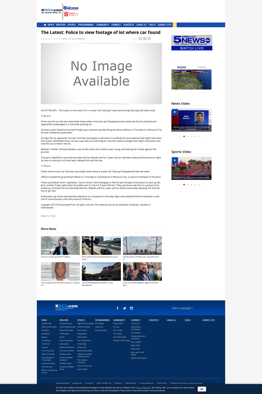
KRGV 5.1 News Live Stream (49, 371)
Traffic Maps (64, 333)
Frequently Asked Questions (138, 337)
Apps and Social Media (137, 353)
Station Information (139, 358)
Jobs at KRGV (136, 342)
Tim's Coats (117, 330)
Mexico (44, 337)
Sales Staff (135, 349)
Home (45, 24)
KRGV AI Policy (131, 383)
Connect (116, 24)
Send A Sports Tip (84, 366)
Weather (60, 24)
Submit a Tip (164, 24)
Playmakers (82, 333)
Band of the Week (84, 350)
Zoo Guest (117, 333)
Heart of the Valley (49, 327)
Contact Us (135, 323)
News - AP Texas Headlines (74, 38)
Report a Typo (48, 215)
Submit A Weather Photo (66, 368)
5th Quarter (82, 337)
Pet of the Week (119, 337)
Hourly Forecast (65, 323)
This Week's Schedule (82, 361)
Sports (72, 24)
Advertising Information (136, 328)
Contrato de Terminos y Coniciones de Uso (186, 383)
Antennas (99, 327)
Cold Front (46, 344)
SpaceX (45, 347)
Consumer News (48, 363)
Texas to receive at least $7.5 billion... (56, 257)
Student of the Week (121, 340)
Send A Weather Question (66, 358)
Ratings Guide (101, 330)
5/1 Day (116, 327)
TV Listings (99, 323)
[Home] (60, 11)
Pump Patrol (118, 323)
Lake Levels (64, 344)
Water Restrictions (67, 347)
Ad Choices (89, 383)
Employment (77, 383)
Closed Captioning (62, 383)
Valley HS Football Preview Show (84, 355)
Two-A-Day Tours (84, 340)
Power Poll (81, 347)
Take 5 (152, 24)
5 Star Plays (82, 344)
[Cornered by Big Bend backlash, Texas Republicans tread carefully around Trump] (101, 271)
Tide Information (66, 340)
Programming (86, 24)
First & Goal (82, 330)
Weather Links (65, 354)
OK (201, 389)
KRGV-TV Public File (104, 383)
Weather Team (65, 363)
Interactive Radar (66, 330)
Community (102, 24)
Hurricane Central (66, 350)
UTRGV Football (83, 327)
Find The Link (47, 367)
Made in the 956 (48, 354)
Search (174, 24)
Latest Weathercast (67, 327)
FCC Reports (136, 332)
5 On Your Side (48, 350)
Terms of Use (162, 383)
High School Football (85, 323)
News (51, 24)
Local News (46, 340)
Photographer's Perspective (48, 358)
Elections (45, 330)
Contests (128, 24)
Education (46, 333)
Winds (62, 337)
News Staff (135, 345)
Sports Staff (82, 369)
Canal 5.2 (141, 24)
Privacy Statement (146, 383)
